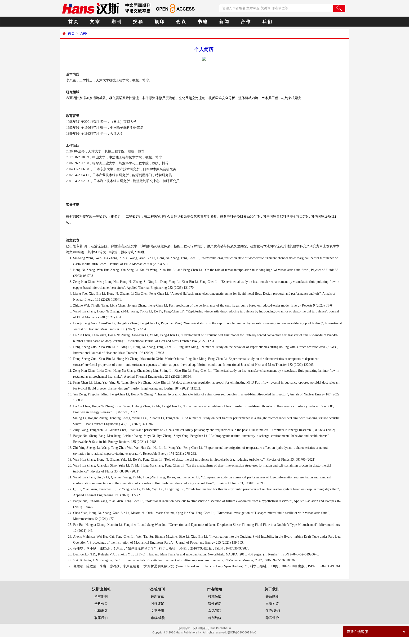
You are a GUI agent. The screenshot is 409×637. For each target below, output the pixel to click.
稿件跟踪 (214, 603)
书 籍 (202, 21)
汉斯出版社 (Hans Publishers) (212, 628)
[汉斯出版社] (90, 8)
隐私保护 (272, 618)
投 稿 (138, 21)
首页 (71, 33)
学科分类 (101, 603)
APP (84, 33)
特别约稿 (214, 618)
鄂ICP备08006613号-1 (242, 632)
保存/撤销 (273, 611)
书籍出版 (101, 611)
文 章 (95, 21)
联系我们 (101, 618)
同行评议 (157, 603)
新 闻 (224, 21)
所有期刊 (101, 596)
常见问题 (214, 611)
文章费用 (157, 611)
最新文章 (157, 596)
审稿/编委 (158, 618)
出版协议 (272, 603)
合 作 (245, 21)
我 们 (267, 21)
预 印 (159, 21)
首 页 (73, 21)
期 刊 (116, 21)
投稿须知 (214, 596)
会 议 (181, 21)
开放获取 (272, 596)
